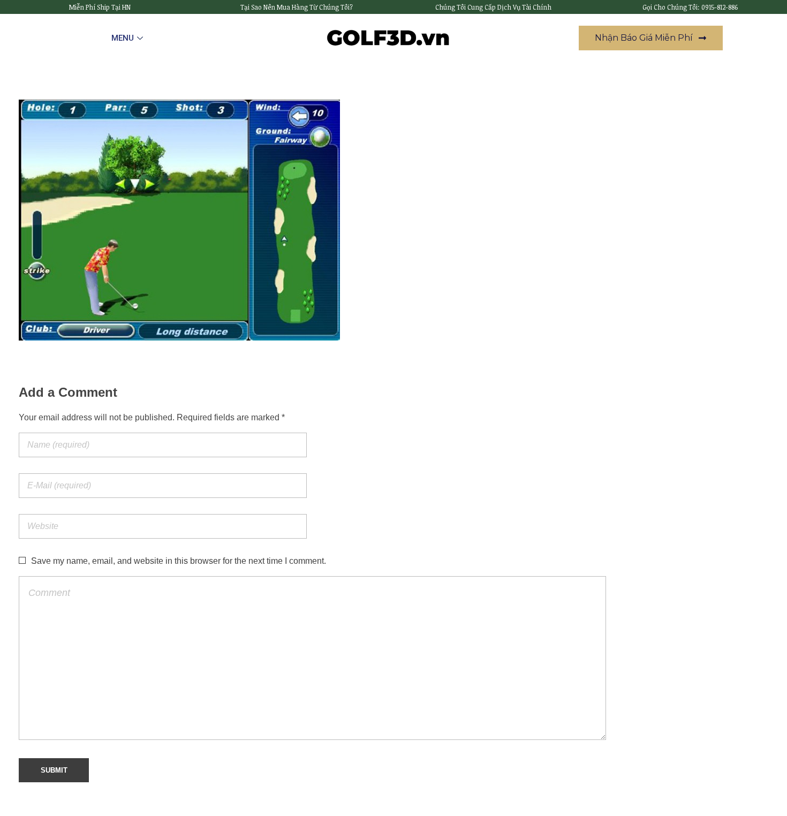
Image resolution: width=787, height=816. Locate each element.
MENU (122, 38)
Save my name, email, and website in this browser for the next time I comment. (178, 560)
